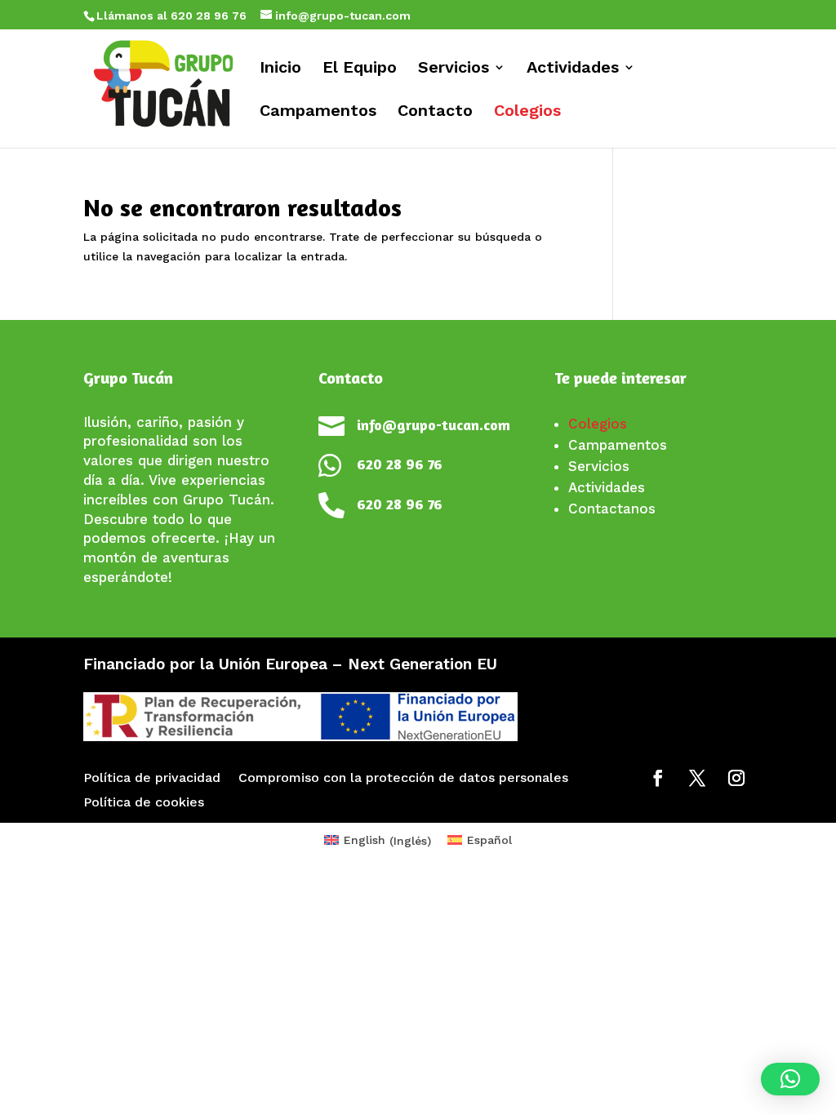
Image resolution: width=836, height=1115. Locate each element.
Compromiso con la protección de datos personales (403, 778)
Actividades (573, 69)
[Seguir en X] (697, 778)
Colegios (527, 112)
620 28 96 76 (399, 464)
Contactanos (612, 508)
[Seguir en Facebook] (658, 778)
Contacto (435, 112)
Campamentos (318, 112)
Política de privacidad (151, 778)
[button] (790, 1079)
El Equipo (359, 69)
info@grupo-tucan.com (433, 424)
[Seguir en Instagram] (736, 778)
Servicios (453, 69)
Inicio (280, 69)
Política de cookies (143, 803)
